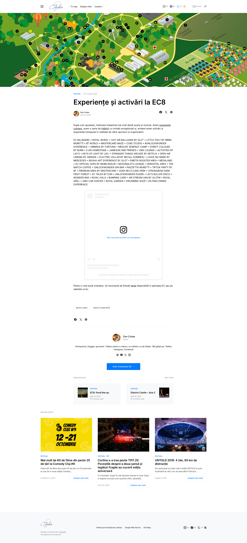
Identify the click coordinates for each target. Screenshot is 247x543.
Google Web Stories (133, 527)
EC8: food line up (99, 392)
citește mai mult (80, 478)
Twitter (168, 346)
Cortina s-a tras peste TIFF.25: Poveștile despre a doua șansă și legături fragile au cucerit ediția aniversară (120, 466)
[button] (42, 6)
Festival (77, 94)
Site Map (147, 527)
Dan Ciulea (84, 112)
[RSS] (185, 6)
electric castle (81, 308)
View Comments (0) (121, 366)
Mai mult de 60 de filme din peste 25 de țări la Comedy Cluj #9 (65, 462)
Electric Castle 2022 (102, 308)
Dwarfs (63, 532)
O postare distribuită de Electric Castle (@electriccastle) (123, 275)
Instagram (118, 349)
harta (133, 285)
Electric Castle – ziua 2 (143, 392)
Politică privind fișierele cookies (109, 527)
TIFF (107, 456)
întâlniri (105, 128)
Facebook (129, 349)
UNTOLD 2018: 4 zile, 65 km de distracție (176, 462)
